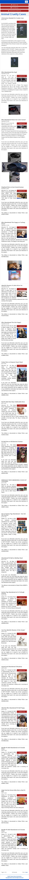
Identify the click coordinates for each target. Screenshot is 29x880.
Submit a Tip (15, 4)
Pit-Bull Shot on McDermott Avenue (12, 441)
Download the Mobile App (15, 10)
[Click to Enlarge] (22, 31)
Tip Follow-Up (15, 7)
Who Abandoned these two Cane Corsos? (13, 119)
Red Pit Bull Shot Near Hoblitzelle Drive (13, 402)
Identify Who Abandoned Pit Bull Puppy (13, 708)
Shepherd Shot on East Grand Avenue (12, 187)
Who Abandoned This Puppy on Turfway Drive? (13, 223)
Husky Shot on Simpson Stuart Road (12, 362)
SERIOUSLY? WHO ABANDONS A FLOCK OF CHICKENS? (14, 480)
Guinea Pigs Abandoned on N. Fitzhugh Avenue (12, 592)
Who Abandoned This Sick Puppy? (11, 322)
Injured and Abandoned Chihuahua (11, 666)
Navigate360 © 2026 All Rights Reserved (14, 877)
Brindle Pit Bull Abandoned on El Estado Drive (13, 748)
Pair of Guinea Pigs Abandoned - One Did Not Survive (13, 514)
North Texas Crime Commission (14, 876)
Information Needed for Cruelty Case (12, 18)
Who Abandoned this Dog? (9, 72)
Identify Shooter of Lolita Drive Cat (11, 285)
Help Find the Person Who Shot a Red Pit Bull (13, 790)
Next (26, 872)
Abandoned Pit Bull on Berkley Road (12, 558)
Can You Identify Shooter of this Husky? (13, 630)
